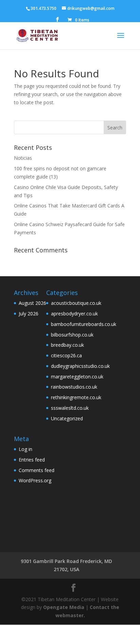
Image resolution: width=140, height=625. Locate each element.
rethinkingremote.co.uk (76, 397)
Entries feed (32, 459)
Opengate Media (63, 607)
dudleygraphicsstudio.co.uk (80, 366)
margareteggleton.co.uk (77, 376)
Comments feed (36, 470)
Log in (25, 449)
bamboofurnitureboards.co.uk (83, 324)
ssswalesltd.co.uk (70, 408)
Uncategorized (67, 418)
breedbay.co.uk (67, 345)
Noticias (23, 158)
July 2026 (28, 313)
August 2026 (32, 303)
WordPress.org (35, 480)
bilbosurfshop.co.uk (72, 334)
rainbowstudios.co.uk (74, 387)
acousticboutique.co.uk (76, 303)
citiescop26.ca (66, 355)
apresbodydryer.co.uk (74, 313)
